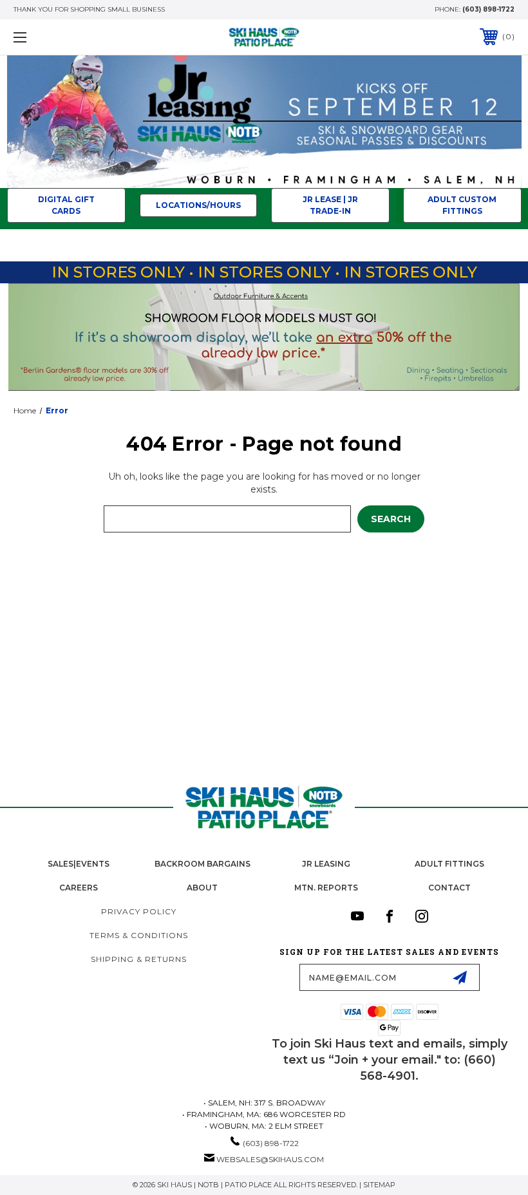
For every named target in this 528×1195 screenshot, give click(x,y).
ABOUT (202, 887)
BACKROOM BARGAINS (202, 864)
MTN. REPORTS (326, 887)
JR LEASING (326, 864)
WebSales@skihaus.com (270, 1159)
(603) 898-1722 (488, 9)
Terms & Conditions (139, 935)
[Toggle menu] (64, 37)
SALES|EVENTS (78, 864)
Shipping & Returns (139, 959)
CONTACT (449, 887)
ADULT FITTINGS (449, 864)
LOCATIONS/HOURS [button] (198, 205)
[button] (264, 121)
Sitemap (379, 1184)
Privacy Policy (138, 911)
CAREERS (78, 887)
